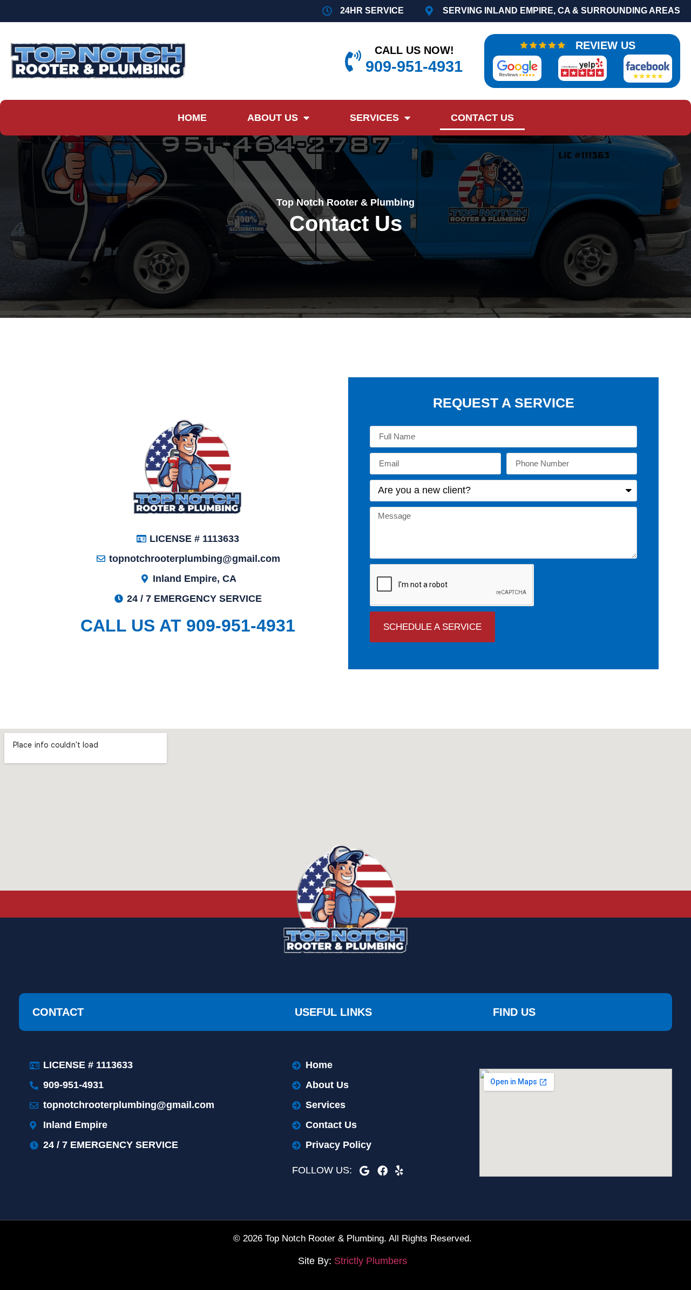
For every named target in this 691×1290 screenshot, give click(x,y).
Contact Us (482, 117)
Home (192, 117)
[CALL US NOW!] (353, 61)
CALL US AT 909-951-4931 (187, 625)
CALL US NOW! (414, 50)
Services (374, 117)
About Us (272, 117)
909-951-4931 (414, 66)
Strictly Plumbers (370, 1260)
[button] (503, 398)
